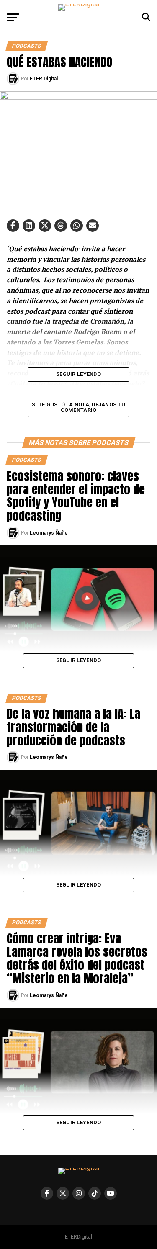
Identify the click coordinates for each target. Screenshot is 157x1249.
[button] (13, 225)
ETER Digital (44, 79)
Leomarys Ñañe (49, 533)
